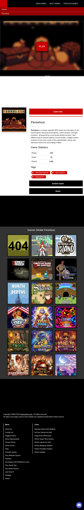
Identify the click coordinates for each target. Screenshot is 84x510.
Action (7, 478)
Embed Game (58, 183)
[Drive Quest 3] (66, 269)
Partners (8, 459)
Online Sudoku (39, 452)
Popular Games (71, 3)
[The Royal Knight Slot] (42, 365)
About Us (8, 429)
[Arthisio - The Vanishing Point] (66, 293)
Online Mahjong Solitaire (43, 445)
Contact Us (9, 432)
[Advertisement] (42, 91)
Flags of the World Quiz (42, 436)
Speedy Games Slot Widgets (44, 429)
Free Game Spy (11, 465)
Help (7, 449)
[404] (18, 245)
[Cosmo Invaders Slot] (66, 317)
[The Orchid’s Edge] (42, 245)
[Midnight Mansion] (18, 269)
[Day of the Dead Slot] (66, 341)
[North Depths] (18, 293)
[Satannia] (42, 293)
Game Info (57, 112)
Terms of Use (10, 445)
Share (58, 191)
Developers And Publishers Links (17, 462)
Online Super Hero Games (44, 439)
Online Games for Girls (42, 442)
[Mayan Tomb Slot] (18, 341)
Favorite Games (11, 452)
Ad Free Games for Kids (43, 432)
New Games (41, 3)
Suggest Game (10, 436)
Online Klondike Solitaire (43, 449)
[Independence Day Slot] (18, 317)
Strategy (8, 475)
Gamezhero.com (26, 414)
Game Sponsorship (12, 439)
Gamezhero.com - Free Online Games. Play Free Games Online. (20, 3)
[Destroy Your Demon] (66, 365)
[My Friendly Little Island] (66, 245)
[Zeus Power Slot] (42, 317)
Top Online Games (12, 468)
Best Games (55, 3)
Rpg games (39, 177)
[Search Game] (80, 4)
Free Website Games (12, 455)
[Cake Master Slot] (18, 365)
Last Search (9, 472)
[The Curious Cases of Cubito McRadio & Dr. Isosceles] (42, 269)
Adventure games (41, 172)
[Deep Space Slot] (42, 341)
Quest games (60, 172)
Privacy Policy (10, 442)
